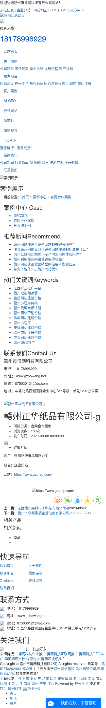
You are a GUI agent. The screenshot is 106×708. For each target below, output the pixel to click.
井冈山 (82, 678)
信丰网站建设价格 (27, 317)
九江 (19, 683)
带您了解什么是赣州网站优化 (36, 268)
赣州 (35, 683)
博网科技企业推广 (32, 653)
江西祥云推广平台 (27, 287)
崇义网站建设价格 (27, 337)
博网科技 (15, 688)
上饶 (11, 683)
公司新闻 (7, 162)
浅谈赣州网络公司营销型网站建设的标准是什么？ (51, 249)
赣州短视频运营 (26, 292)
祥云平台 (22, 83)
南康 (29, 678)
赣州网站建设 (64, 668)
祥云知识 (71, 162)
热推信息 (7, 9)
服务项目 (11, 75)
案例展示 (35, 572)
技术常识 (56, 162)
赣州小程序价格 (26, 302)
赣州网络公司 (85, 668)
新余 (91, 678)
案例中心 (40, 196)
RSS (53, 9)
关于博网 (11, 61)
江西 (50, 683)
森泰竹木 (33, 658)
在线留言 (35, 580)
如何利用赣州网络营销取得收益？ (39, 259)
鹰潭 (72, 678)
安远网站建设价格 (27, 327)
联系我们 (11, 169)
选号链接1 (8, 147)
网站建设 (7, 83)
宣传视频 (22, 68)
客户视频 (66, 68)
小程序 (71, 83)
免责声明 (34, 688)
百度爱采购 (56, 83)
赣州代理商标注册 (27, 307)
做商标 (9, 120)
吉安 (42, 683)
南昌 (27, 683)
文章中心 (77, 9)
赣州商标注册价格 (27, 332)
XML (63, 9)
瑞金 (53, 678)
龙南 (45, 678)
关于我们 (35, 565)
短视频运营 (38, 83)
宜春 (99, 678)
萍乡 (21, 678)
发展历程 (51, 68)
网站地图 (40, 9)
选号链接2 (25, 147)
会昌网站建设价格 (27, 297)
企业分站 (24, 9)
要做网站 (11, 110)
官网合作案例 (61, 196)
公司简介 (7, 68)
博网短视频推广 (53, 658)
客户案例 (11, 90)
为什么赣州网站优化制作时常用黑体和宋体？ (48, 254)
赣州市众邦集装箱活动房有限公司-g (45, 512)
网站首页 (11, 51)
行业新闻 (22, 162)
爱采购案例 (22, 225)
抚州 (3, 683)
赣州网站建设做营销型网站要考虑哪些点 (45, 263)
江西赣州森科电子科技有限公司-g (43, 507)
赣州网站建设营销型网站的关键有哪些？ (45, 244)
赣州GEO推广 (24, 342)
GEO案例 (21, 215)
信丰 (37, 678)
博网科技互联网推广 (62, 653)
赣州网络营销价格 (27, 312)
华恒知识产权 (14, 658)
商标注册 (84, 83)
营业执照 (36, 68)
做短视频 (11, 130)
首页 (25, 196)
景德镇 (63, 678)
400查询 (10, 140)
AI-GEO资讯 (39, 162)
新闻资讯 (11, 154)
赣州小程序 (22, 322)
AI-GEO (10, 100)
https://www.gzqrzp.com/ (33, 474)
